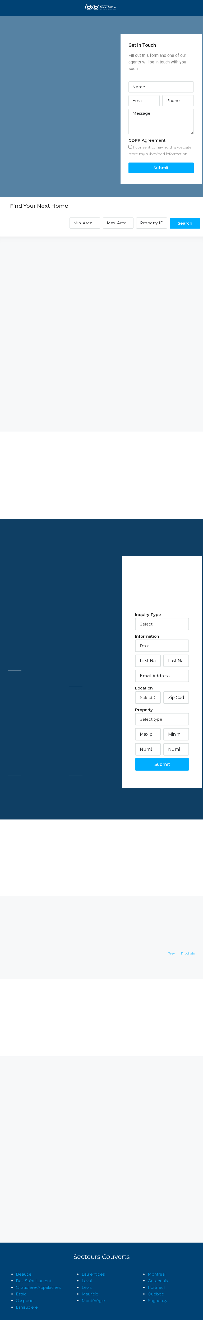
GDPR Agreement (146, 140)
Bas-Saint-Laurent (33, 1280)
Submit (161, 167)
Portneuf (156, 1287)
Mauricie (90, 1293)
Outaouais (158, 1280)
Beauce (23, 1274)
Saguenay (157, 1300)
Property (144, 709)
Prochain (188, 953)
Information (147, 636)
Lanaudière (27, 1307)
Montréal (156, 1274)
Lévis (86, 1287)
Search (185, 223)
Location (144, 688)
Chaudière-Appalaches (38, 1287)
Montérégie (93, 1300)
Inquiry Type (148, 614)
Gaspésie (25, 1300)
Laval (87, 1280)
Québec (156, 1293)
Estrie (21, 1293)
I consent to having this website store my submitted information (160, 150)
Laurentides (93, 1274)
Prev (171, 953)
